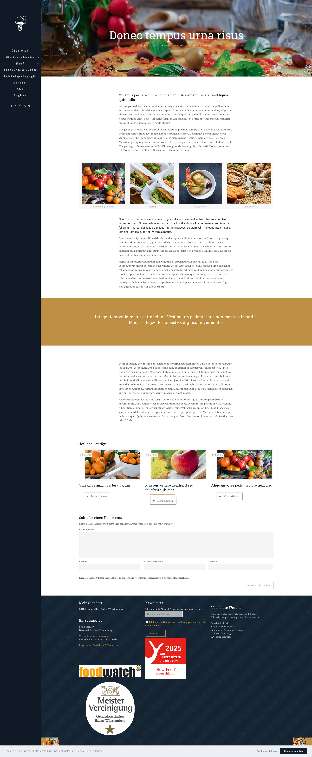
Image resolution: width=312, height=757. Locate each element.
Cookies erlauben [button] (294, 751)
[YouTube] (16, 105)
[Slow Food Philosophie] (165, 678)
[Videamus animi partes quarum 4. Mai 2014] (50, 744)
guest (146, 45)
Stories (180, 45)
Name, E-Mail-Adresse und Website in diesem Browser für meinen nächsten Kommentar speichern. (134, 578)
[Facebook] (11, 105)
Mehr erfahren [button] (94, 751)
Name (83, 561)
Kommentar (86, 529)
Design (195, 45)
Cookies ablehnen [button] (267, 751)
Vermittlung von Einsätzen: (94, 636)
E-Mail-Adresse (153, 561)
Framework (206, 45)
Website (213, 561)
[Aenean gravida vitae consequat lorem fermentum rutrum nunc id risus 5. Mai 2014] (302, 744)
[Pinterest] (20, 105)
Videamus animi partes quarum (104, 485)
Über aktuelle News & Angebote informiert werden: (174, 609)
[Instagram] (24, 105)
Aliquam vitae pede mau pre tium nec (241, 485)
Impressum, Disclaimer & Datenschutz (100, 645)
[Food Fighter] (20, 22)
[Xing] (29, 105)
